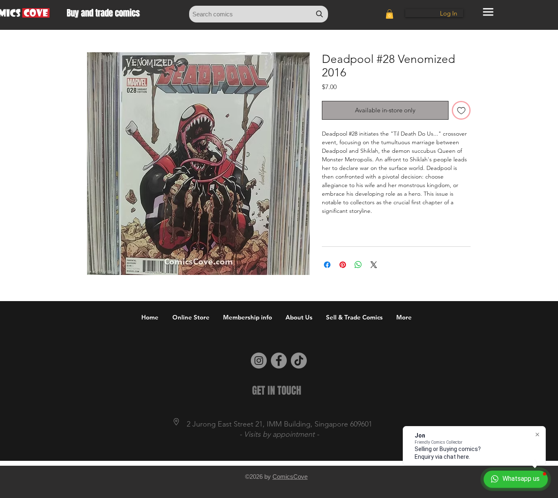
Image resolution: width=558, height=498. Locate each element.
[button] (389, 14)
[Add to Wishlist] (461, 110)
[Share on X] (374, 265)
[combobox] (258, 14)
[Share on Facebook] (327, 265)
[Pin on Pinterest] (343, 265)
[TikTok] (299, 360)
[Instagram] (259, 360)
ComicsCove (290, 476)
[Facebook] (279, 360)
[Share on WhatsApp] (358, 265)
